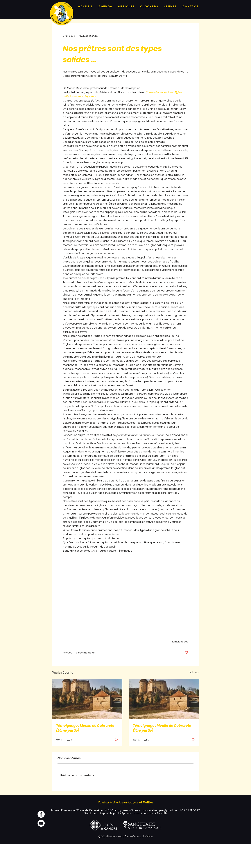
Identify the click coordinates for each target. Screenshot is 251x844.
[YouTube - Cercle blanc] (41, 823)
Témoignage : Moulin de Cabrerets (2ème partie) (85, 728)
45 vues (67, 652)
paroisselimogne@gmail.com (160, 810)
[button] (125, 588)
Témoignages (180, 641)
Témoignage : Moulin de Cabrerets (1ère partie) (162, 728)
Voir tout (194, 672)
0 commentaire (85, 652)
